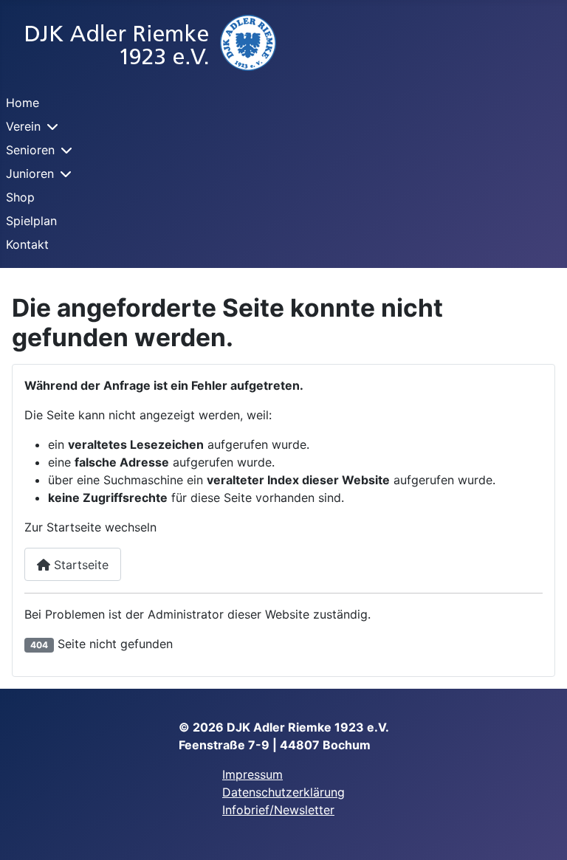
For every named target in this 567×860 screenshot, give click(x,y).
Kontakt (27, 244)
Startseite (79, 564)
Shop (20, 197)
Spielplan (31, 220)
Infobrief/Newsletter (278, 809)
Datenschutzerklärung (283, 792)
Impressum (252, 774)
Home (22, 102)
